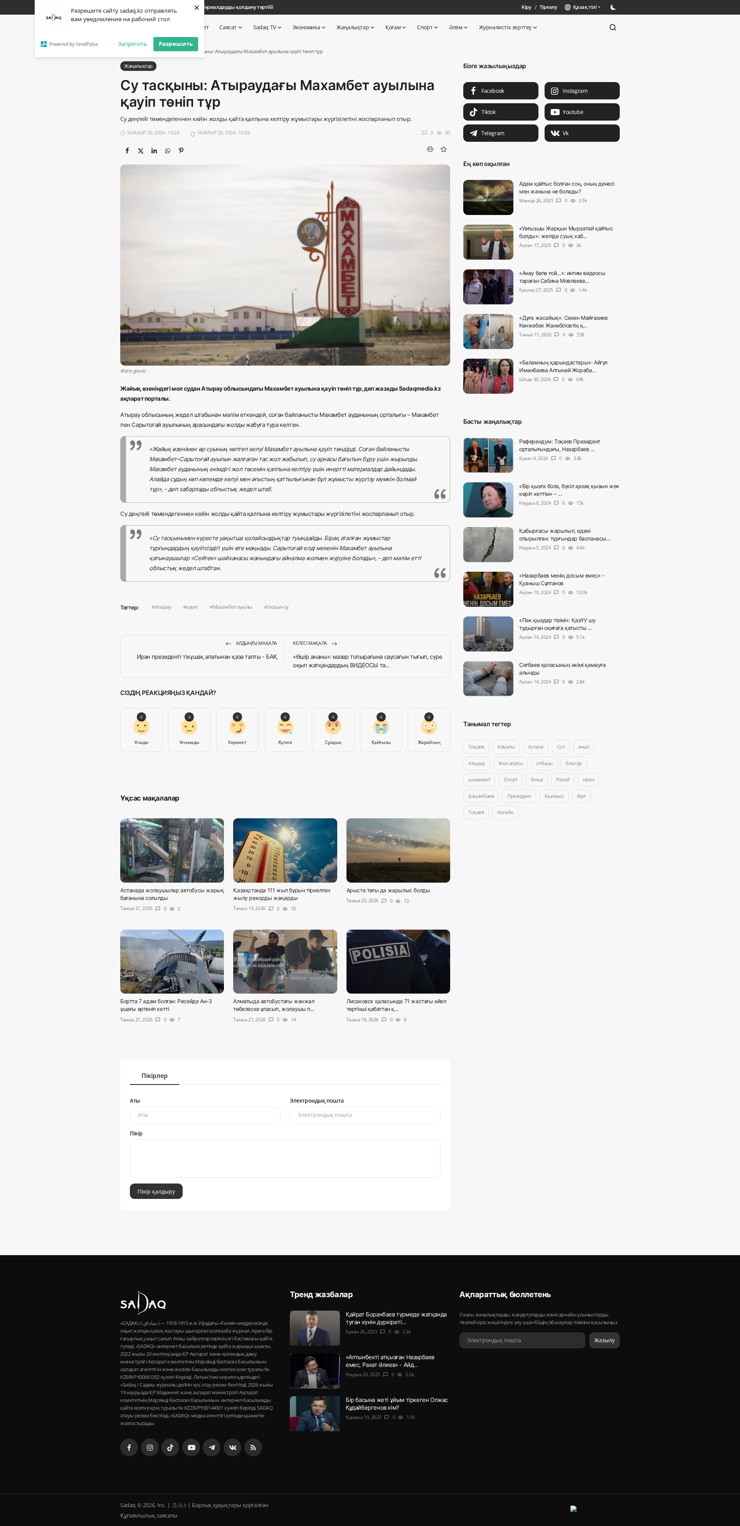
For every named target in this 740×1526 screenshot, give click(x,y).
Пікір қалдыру (156, 1191)
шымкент (479, 779)
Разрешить (176, 43)
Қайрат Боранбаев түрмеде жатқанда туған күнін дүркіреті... (396, 1318)
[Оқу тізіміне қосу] (443, 149)
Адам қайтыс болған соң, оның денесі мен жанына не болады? (566, 187)
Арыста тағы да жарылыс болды (388, 890)
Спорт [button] (424, 27)
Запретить (132, 43)
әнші (583, 746)
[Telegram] (211, 1447)
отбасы (544, 763)
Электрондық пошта (316, 1100)
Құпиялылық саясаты (149, 1515)
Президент (519, 795)
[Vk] (232, 1447)
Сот (561, 746)
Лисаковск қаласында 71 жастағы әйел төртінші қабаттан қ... (396, 1005)
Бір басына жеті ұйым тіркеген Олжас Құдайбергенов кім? (397, 1403)
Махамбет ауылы (232, 606)
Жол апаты (510, 763)
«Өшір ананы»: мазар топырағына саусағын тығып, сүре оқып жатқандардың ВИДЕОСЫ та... (367, 661)
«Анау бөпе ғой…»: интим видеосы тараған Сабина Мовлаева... (562, 277)
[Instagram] (150, 1447)
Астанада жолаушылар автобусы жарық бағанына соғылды (172, 894)
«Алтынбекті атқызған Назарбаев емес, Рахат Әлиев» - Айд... (390, 1360)
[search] (613, 27)
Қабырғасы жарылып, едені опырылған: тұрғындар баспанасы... (564, 534)
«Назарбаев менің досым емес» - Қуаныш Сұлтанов (561, 579)
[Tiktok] (170, 1447)
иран (588, 779)
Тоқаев (476, 746)
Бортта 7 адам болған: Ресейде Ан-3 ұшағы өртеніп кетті (166, 1005)
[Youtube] (191, 1447)
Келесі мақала (310, 643)
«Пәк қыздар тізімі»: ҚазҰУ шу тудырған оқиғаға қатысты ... (557, 624)
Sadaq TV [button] (264, 27)
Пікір (136, 1133)
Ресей (562, 779)
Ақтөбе (505, 812)
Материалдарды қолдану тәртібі (234, 6)
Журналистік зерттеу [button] (505, 27)
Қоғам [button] (392, 27)
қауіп (192, 606)
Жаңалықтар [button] (352, 27)
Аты (135, 1100)
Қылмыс (554, 795)
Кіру (526, 6)
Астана (535, 746)
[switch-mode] (614, 7)
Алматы (506, 746)
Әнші (537, 779)
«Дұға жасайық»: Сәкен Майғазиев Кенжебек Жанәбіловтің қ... (563, 321)
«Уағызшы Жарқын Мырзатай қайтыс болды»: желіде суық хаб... (566, 232)
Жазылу (604, 1340)
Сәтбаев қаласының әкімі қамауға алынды (562, 668)
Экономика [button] (306, 27)
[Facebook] (129, 1447)
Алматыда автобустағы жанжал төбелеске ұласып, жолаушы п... (273, 1005)
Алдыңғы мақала (256, 643)
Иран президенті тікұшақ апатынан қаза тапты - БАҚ (207, 656)
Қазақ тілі (584, 6)
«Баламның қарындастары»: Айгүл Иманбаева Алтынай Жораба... (563, 366)
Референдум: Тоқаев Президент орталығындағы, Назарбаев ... (559, 445)
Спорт (511, 779)
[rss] (253, 1447)
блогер (574, 763)
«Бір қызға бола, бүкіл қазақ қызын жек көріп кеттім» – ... (569, 490)
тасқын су (278, 606)
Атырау (163, 606)
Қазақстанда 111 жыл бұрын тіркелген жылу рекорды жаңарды (281, 894)
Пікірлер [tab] (154, 1075)
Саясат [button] (228, 27)
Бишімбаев (481, 795)
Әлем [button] (455, 27)
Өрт (581, 795)
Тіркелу (548, 6)
